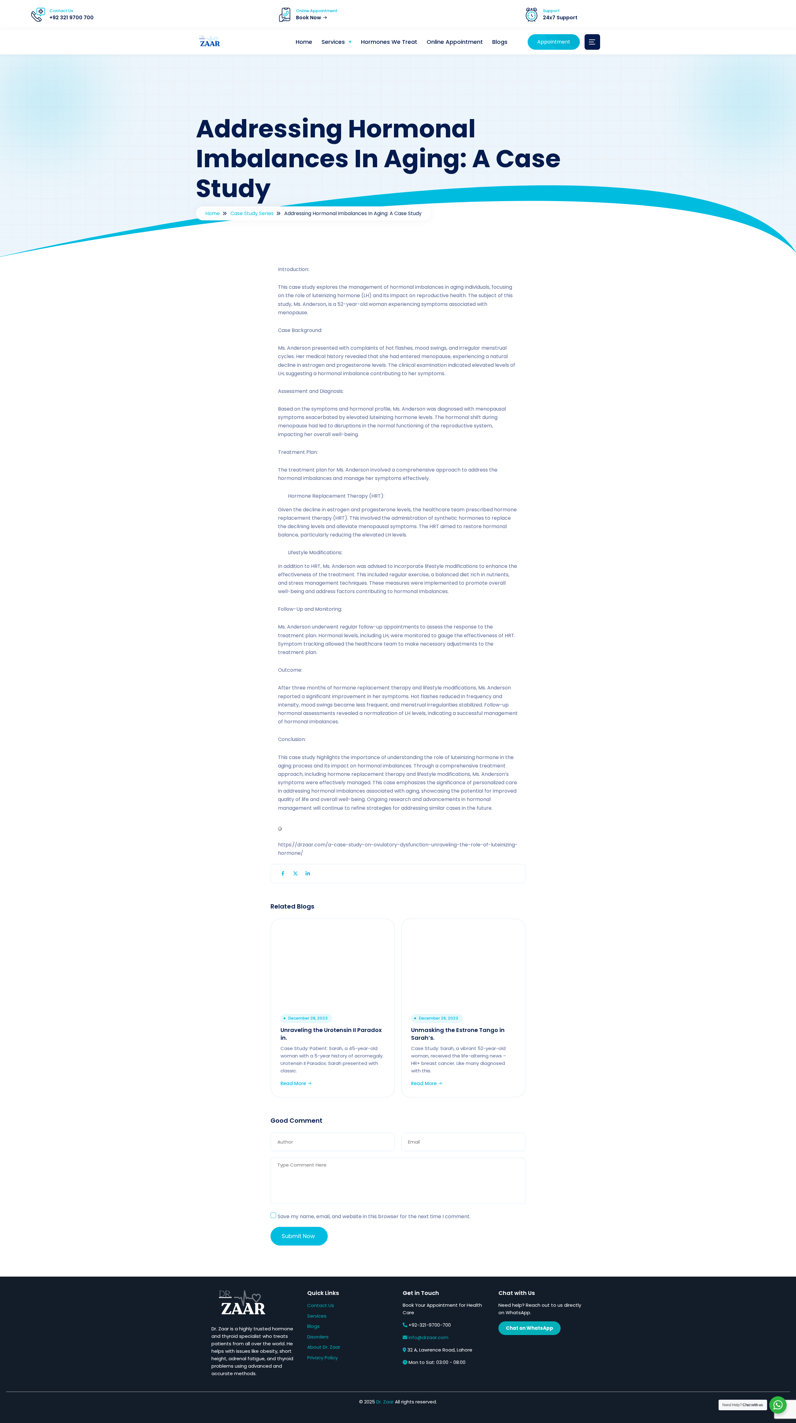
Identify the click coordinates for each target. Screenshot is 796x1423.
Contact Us (320, 1305)
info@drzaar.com (428, 1337)
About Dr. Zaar (323, 1347)
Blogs (499, 42)
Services (333, 42)
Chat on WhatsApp (529, 1328)
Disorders (318, 1336)
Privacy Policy (322, 1357)
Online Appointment (455, 42)
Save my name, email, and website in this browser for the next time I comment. (374, 1216)
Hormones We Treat (389, 42)
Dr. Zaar (385, 1401)
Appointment (553, 41)
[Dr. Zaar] (208, 42)
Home (304, 42)
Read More (293, 1083)
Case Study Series (252, 213)
